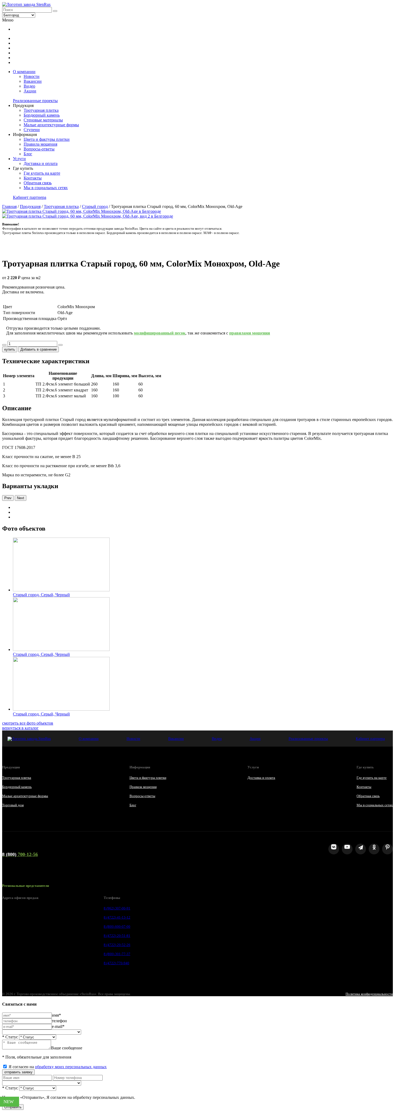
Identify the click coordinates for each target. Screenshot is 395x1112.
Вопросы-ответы (39, 149)
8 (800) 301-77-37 (117, 954)
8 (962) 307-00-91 (117, 908)
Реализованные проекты (35, 100)
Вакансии (33, 81)
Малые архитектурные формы (51, 125)
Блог (28, 154)
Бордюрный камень (42, 115)
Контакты (33, 178)
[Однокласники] (374, 849)
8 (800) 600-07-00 (117, 926)
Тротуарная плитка (41, 110)
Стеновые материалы (43, 120)
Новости (32, 76)
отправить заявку (18, 1072)
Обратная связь (38, 183)
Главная (9, 206)
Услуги (19, 158)
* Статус (10, 1037)
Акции (30, 91)
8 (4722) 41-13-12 (117, 917)
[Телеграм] (360, 849)
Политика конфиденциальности (369, 994)
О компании (24, 71)
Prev (8, 498)
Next (20, 498)
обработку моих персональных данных (71, 1066)
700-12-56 (20, 854)
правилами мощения (249, 333)
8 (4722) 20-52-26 (117, 945)
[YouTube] (347, 849)
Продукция (30, 206)
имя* (56, 1015)
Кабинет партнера (29, 197)
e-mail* (58, 1026)
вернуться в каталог (20, 728)
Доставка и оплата (41, 163)
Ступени (32, 129)
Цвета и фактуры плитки (47, 139)
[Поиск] (55, 11)
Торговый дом (13, 805)
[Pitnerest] (387, 849)
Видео (29, 86)
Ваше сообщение (66, 1048)
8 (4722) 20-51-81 (117, 936)
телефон (59, 1021)
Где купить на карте (42, 173)
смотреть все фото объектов (27, 723)
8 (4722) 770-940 (116, 963)
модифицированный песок (159, 333)
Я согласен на (58, 1066)
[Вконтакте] (333, 849)
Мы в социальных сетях (46, 187)
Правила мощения (40, 144)
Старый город (95, 206)
